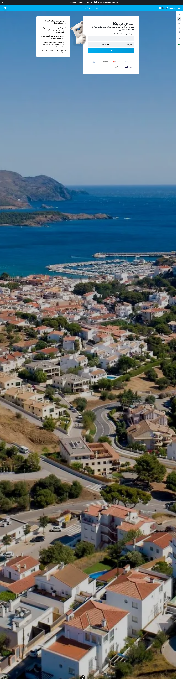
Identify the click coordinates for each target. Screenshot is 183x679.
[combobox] (123, 33)
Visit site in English (76, 2)
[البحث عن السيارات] (179, 23)
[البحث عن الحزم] (179, 28)
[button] (2, 2)
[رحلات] (179, 38)
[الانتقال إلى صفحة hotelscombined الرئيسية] (167, 8)
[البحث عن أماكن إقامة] (179, 19)
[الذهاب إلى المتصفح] (179, 32)
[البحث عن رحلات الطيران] (179, 14)
